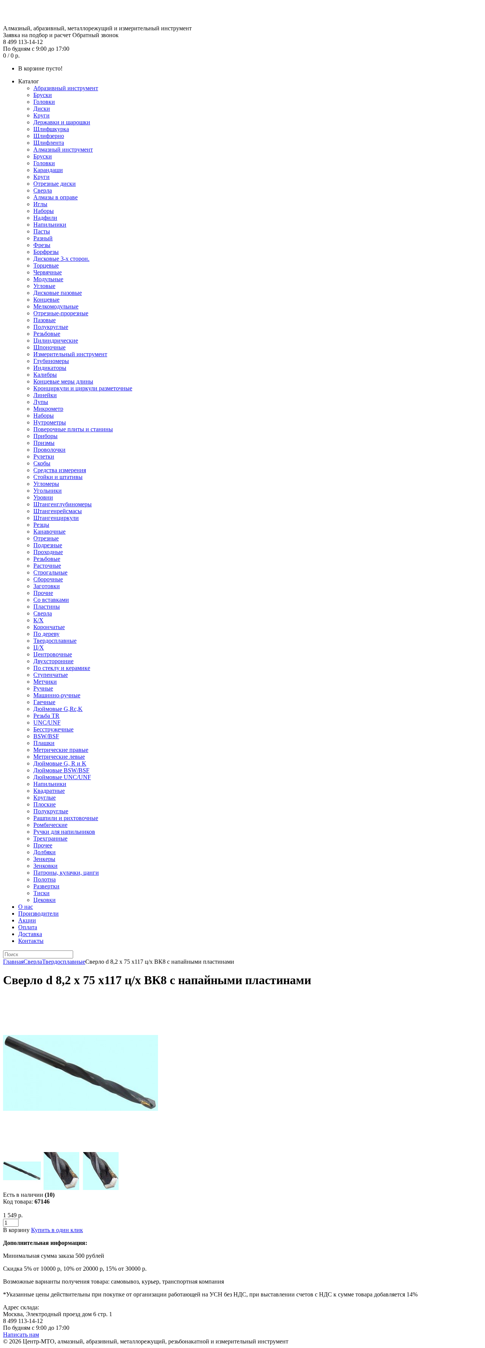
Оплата (27, 927)
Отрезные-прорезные (60, 313)
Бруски (42, 95)
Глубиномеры (51, 361)
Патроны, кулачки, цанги (66, 872)
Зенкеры (44, 859)
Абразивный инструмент (65, 88)
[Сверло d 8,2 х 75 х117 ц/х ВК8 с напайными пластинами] (80, 1148)
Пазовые (44, 320)
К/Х (38, 620)
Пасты (41, 231)
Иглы (40, 204)
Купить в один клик (57, 1230)
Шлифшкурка (51, 129)
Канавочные (49, 531)
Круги (41, 115)
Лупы (40, 402)
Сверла (42, 190)
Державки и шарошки (61, 122)
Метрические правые (60, 750)
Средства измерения (59, 470)
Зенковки (45, 866)
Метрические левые (59, 756)
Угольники (47, 490)
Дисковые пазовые (57, 293)
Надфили (45, 217)
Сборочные (48, 579)
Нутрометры (49, 422)
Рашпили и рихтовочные (65, 818)
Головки (44, 102)
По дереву (46, 634)
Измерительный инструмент (70, 354)
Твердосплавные (55, 640)
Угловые (44, 286)
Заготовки (46, 586)
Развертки (46, 886)
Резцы (41, 524)
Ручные (43, 688)
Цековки (44, 900)
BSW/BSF (46, 736)
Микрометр (48, 408)
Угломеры (46, 484)
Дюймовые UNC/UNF (62, 777)
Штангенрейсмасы (57, 511)
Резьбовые (46, 333)
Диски (41, 108)
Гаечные (44, 702)
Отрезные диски (54, 183)
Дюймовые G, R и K (59, 763)
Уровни (43, 497)
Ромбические (50, 825)
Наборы (43, 211)
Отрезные (46, 538)
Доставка (30, 934)
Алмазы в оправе (55, 197)
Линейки (45, 395)
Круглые (44, 797)
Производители (38, 913)
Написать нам (21, 1334)
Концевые (46, 299)
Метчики (45, 681)
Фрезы (41, 245)
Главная (13, 961)
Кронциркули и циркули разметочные (82, 388)
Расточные (47, 565)
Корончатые (49, 627)
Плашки (44, 743)
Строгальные (50, 572)
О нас (25, 906)
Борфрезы (46, 252)
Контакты (31, 941)
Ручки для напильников (64, 831)
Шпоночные (49, 347)
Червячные (47, 272)
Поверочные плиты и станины (73, 429)
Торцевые (46, 265)
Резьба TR (46, 715)
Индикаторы (49, 368)
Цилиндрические (55, 340)
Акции (27, 920)
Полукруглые (50, 327)
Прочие (43, 593)
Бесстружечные (53, 729)
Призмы (44, 443)
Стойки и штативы (58, 477)
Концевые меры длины (63, 381)
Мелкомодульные (55, 306)
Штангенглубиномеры (62, 504)
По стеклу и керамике (61, 668)
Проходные (48, 552)
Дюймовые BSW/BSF (61, 770)
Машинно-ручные (56, 695)
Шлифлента (48, 142)
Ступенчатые (50, 675)
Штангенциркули (56, 518)
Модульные (48, 279)
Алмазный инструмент (63, 149)
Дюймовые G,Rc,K (58, 709)
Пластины (46, 606)
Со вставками (51, 600)
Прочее (42, 845)
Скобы (41, 463)
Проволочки (49, 449)
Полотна (44, 879)
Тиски (41, 893)
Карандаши (48, 170)
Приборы (45, 436)
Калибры (45, 374)
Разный (43, 238)
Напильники (49, 224)
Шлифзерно (48, 136)
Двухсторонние (53, 661)
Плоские (44, 804)
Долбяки (44, 852)
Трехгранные (50, 838)
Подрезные (47, 545)
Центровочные (52, 654)
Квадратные (49, 791)
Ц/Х (38, 647)
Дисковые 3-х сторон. (61, 258)
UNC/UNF (47, 722)
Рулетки (43, 456)
